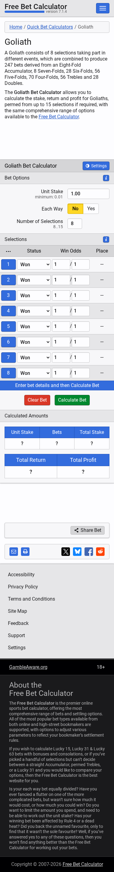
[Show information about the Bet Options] (106, 178)
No (75, 208)
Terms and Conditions (31, 599)
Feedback (18, 623)
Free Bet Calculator (36, 6)
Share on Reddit (100, 551)
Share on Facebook (89, 551)
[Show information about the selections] (106, 239)
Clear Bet (37, 400)
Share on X (65, 551)
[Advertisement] (48, 139)
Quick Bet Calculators (50, 27)
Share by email (13, 551)
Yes (91, 208)
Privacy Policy (23, 587)
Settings (98, 165)
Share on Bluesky (77, 551)
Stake (49, 194)
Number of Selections (40, 223)
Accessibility (21, 574)
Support (16, 635)
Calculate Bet (72, 400)
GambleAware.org (28, 667)
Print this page (25, 551)
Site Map (17, 611)
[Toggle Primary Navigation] (102, 8)
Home (15, 27)
